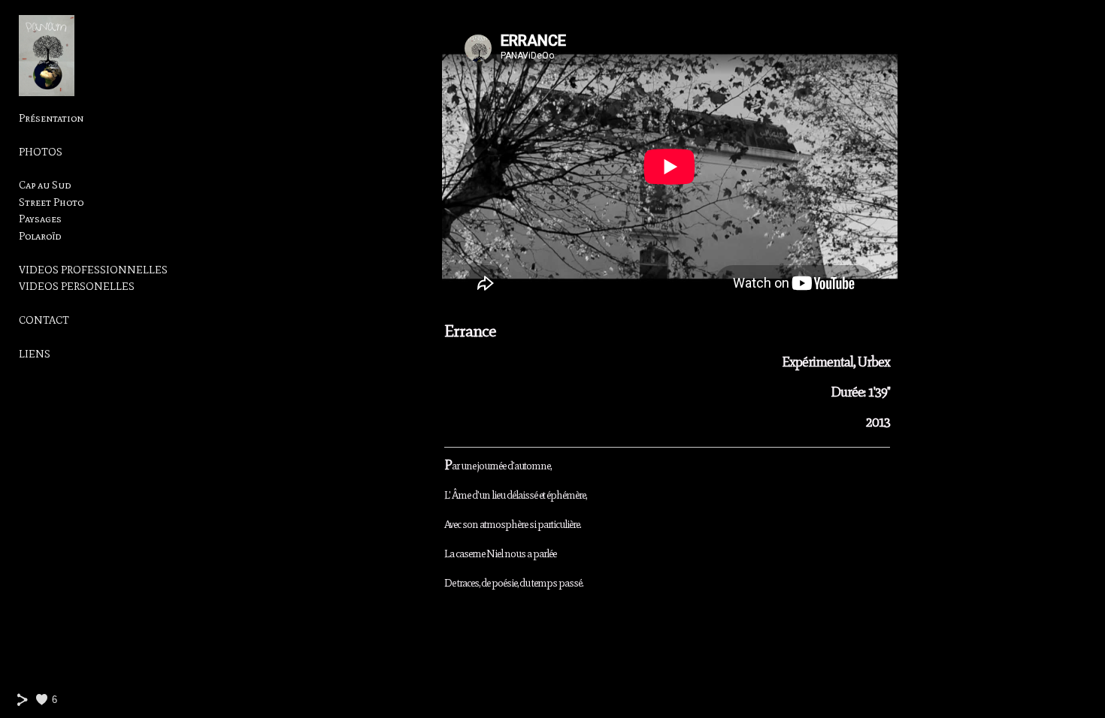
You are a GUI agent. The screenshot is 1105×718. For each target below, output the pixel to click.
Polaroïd (40, 236)
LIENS (34, 354)
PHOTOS (40, 152)
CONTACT (44, 320)
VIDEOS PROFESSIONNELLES (93, 270)
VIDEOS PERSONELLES (77, 286)
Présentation (51, 118)
